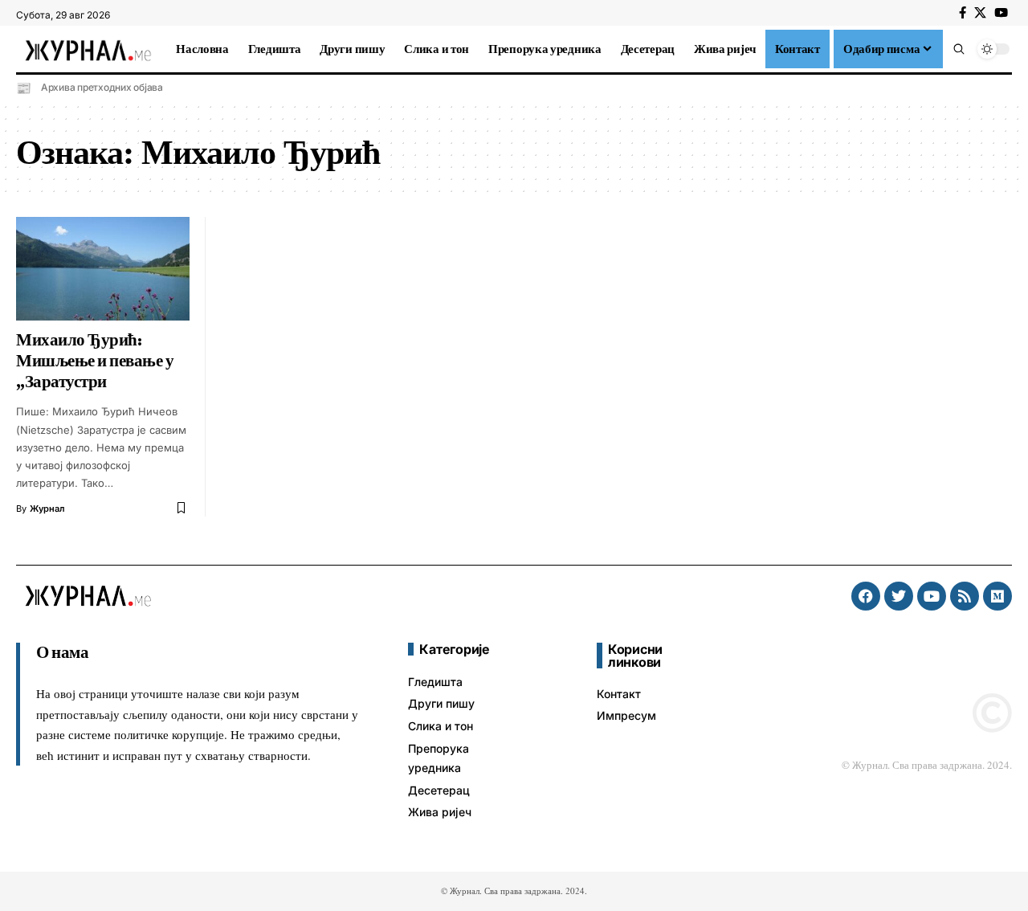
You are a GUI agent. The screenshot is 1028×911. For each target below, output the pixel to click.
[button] (959, 49)
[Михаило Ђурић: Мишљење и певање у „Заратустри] (103, 269)
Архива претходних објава (102, 87)
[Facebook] (962, 12)
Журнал (47, 508)
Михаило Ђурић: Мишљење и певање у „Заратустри (94, 360)
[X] (980, 12)
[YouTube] (1001, 12)
